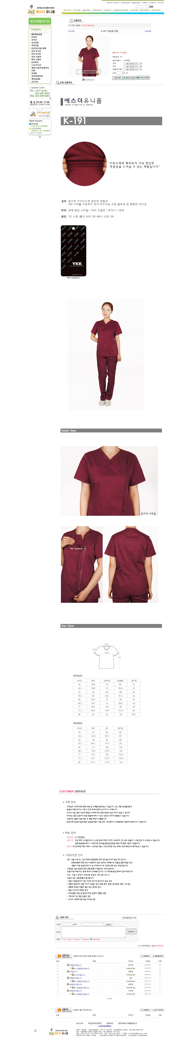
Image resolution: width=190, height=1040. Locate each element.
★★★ (77, 939)
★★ (69, 939)
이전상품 (71, 31)
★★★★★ (96, 939)
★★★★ (86, 939)
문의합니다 (73, 972)
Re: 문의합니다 (79, 975)
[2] (111, 998)
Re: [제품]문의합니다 (81, 969)
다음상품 (148, 31)
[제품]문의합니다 (75, 965)
